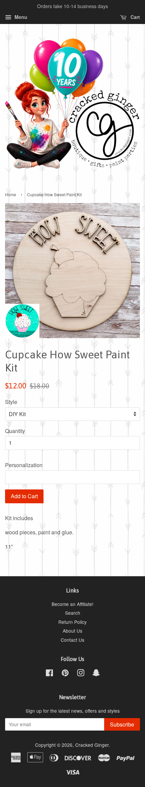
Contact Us (72, 639)
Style (11, 402)
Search (72, 612)
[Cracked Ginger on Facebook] (49, 673)
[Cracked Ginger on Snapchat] (96, 673)
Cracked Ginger (92, 744)
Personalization (23, 465)
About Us (72, 630)
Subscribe (122, 724)
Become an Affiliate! (72, 604)
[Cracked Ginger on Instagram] (80, 673)
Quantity (15, 431)
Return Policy (72, 621)
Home (10, 194)
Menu (20, 17)
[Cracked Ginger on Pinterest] (65, 673)
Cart (134, 17)
